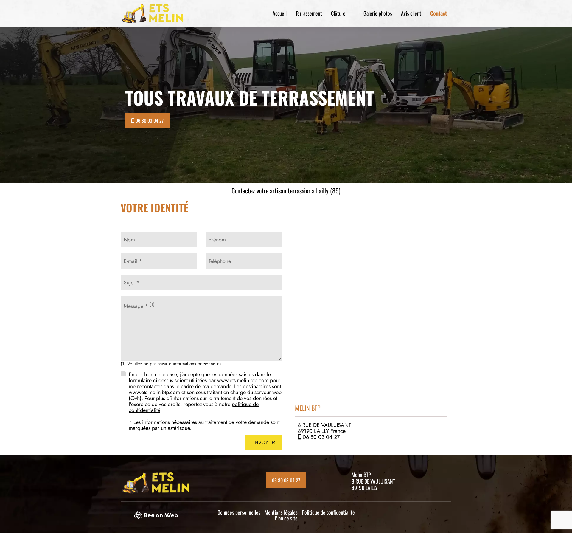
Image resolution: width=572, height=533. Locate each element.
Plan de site (286, 518)
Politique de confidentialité (328, 512)
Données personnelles (238, 512)
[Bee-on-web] (158, 517)
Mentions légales (281, 512)
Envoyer (263, 442)
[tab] (371, 425)
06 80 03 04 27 (321, 437)
